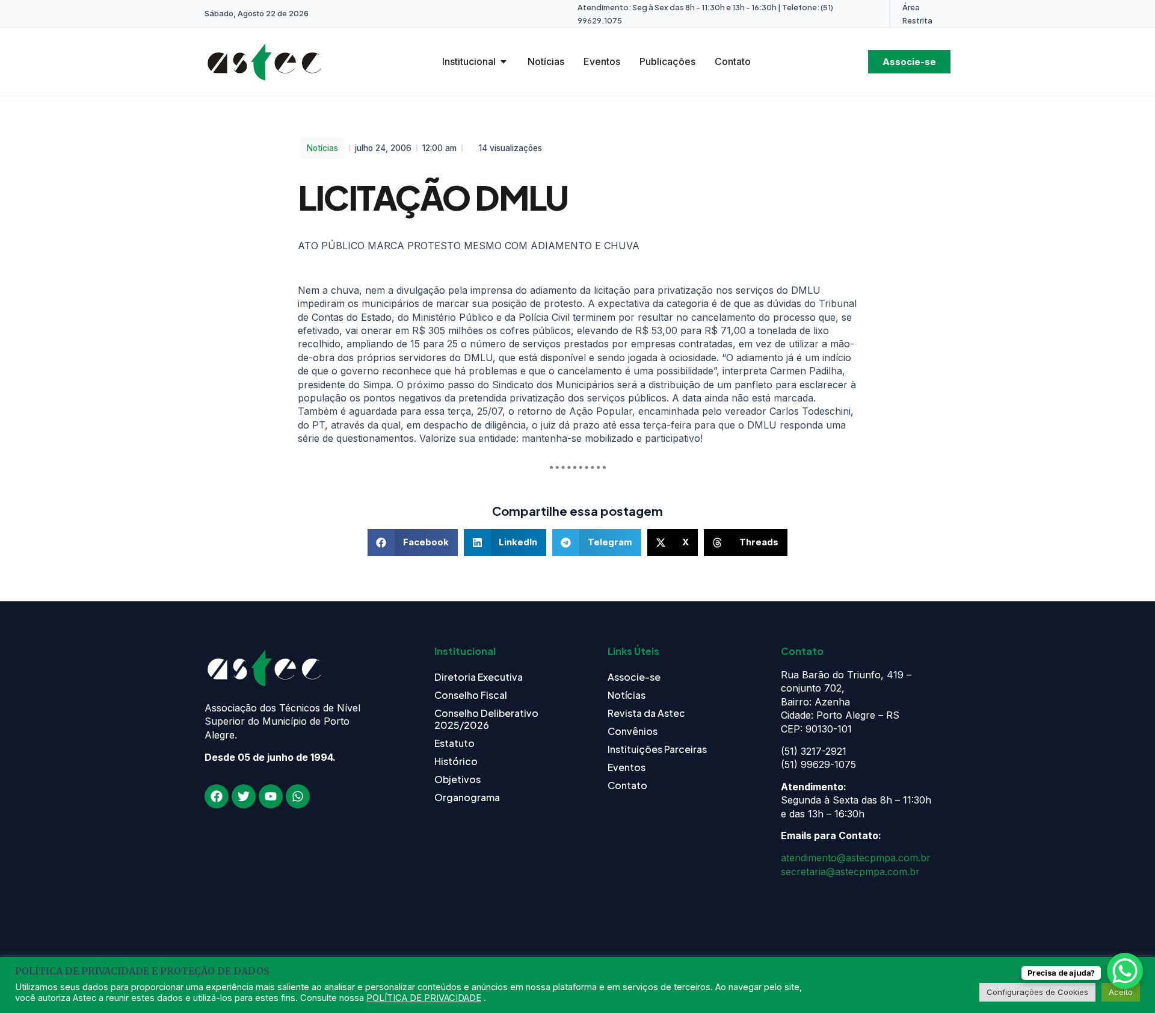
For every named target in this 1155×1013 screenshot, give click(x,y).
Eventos (626, 767)
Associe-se (634, 677)
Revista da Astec (646, 713)
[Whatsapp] (298, 796)
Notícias (322, 148)
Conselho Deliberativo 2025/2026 (486, 719)
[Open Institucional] (503, 61)
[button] (413, 542)
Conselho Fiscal (470, 695)
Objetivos (457, 779)
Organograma (467, 797)
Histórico (456, 761)
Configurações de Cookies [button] (1037, 992)
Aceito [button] (1121, 992)
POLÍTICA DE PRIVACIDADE (423, 998)
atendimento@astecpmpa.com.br (856, 858)
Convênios (633, 731)
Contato (627, 785)
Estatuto (454, 743)
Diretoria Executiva (478, 677)
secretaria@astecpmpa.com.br (850, 872)
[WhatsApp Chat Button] (1125, 971)
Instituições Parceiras (657, 749)
